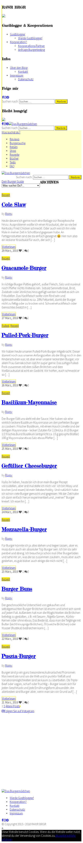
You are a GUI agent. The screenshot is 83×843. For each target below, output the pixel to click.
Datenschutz (25, 79)
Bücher (14, 158)
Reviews (14, 139)
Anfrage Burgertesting (31, 50)
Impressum (16, 75)
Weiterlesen (9, 247)
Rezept (6, 195)
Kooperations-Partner (31, 46)
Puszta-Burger (19, 656)
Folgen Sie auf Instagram (19, 711)
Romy (8, 214)
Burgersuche (17, 143)
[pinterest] (7, 97)
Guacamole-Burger (24, 268)
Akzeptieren (62, 836)
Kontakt (23, 72)
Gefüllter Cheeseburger (29, 466)
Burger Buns (17, 589)
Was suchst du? (11, 132)
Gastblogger (17, 34)
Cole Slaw (14, 204)
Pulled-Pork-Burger (25, 335)
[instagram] (5, 97)
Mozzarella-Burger (24, 529)
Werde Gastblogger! (30, 38)
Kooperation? (18, 42)
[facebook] (3, 97)
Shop (13, 151)
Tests (13, 162)
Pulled (5, 326)
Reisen (14, 147)
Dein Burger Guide (13, 181)
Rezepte (14, 155)
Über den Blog (19, 68)
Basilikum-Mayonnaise (29, 402)
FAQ (12, 166)
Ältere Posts (13, 706)
